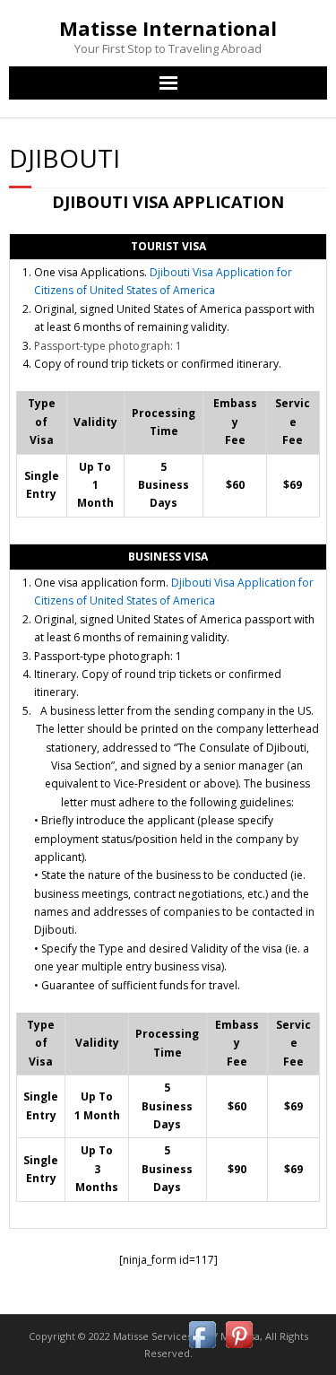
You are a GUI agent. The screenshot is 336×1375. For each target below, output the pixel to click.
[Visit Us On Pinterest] (238, 1348)
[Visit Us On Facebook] (202, 1348)
